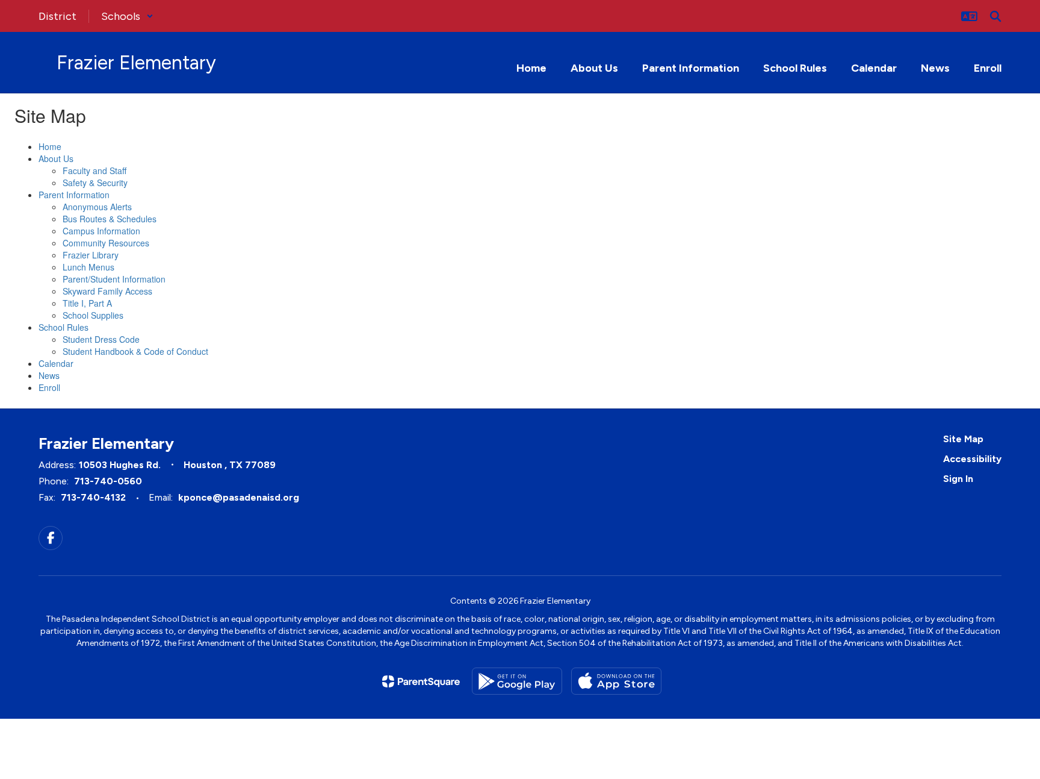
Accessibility (972, 459)
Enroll (49, 387)
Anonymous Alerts (97, 207)
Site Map (963, 439)
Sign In (958, 478)
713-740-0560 (108, 481)
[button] (127, 16)
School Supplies (93, 315)
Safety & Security (95, 183)
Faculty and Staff (94, 170)
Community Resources (106, 243)
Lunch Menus (88, 267)
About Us (56, 158)
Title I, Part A (87, 303)
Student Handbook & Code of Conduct (135, 351)
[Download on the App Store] (616, 681)
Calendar (56, 363)
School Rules (63, 327)
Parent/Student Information (114, 279)
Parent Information (74, 195)
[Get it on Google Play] (517, 681)
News (49, 375)
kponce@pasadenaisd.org (238, 497)
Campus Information (101, 231)
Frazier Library (91, 255)
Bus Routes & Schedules (109, 219)
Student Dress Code (101, 339)
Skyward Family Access (107, 291)
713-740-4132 (93, 497)
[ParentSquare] (421, 681)
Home (50, 146)
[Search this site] (995, 16)
